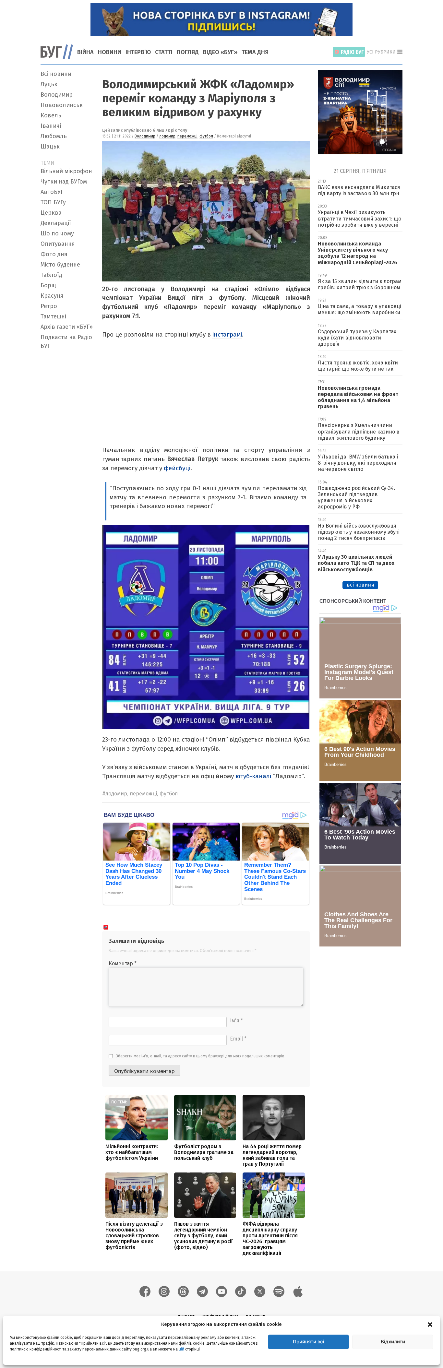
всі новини (360, 585)
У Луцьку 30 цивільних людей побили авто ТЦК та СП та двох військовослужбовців (356, 563)
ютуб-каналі (253, 776)
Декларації (56, 223)
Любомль (54, 136)
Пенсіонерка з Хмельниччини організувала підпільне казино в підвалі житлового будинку (359, 431)
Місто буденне (60, 264)
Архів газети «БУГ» (67, 326)
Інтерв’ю (138, 52)
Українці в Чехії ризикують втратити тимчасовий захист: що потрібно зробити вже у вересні (359, 218)
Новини (109, 52)
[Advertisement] (67, 449)
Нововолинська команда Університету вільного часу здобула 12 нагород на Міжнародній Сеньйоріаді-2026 (357, 253)
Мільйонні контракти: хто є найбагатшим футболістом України (131, 1152)
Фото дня (54, 254)
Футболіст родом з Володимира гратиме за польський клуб (203, 1152)
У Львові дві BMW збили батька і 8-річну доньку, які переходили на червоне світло (358, 463)
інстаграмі (227, 334)
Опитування (58, 243)
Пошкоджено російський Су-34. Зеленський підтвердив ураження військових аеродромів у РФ (356, 497)
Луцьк (49, 84)
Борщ (48, 285)
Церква (51, 212)
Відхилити (393, 1341)
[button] (430, 1324)
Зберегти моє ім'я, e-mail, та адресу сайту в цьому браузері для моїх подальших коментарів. (200, 1056)
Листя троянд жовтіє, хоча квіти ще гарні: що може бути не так (358, 366)
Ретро (49, 306)
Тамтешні (53, 316)
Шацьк (50, 146)
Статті (164, 52)
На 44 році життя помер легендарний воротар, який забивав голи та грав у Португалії (272, 1155)
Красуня (52, 295)
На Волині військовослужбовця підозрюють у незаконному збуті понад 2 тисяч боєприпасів (359, 532)
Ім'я (236, 1020)
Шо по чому (57, 233)
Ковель (51, 115)
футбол (206, 136)
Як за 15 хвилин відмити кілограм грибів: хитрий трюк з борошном (359, 284)
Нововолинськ (62, 105)
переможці (187, 136)
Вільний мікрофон (66, 171)
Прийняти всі (308, 1341)
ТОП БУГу (53, 202)
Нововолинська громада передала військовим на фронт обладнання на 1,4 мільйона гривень (358, 397)
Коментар (123, 963)
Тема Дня (255, 52)
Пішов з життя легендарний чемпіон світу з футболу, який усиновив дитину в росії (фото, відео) (203, 1235)
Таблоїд (51, 275)
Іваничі (51, 125)
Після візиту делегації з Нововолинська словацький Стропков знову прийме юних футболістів (134, 1235)
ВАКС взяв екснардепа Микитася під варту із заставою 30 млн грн (359, 190)
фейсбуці (177, 468)
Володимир (57, 94)
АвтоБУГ (52, 192)
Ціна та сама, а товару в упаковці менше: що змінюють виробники (359, 309)
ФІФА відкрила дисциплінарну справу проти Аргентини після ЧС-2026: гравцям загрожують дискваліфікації (270, 1238)
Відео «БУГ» (220, 52)
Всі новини (56, 73)
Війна (85, 52)
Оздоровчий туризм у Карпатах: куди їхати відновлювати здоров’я (358, 337)
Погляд (188, 52)
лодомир (167, 136)
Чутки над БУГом (64, 181)
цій (181, 1349)
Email (238, 1039)
